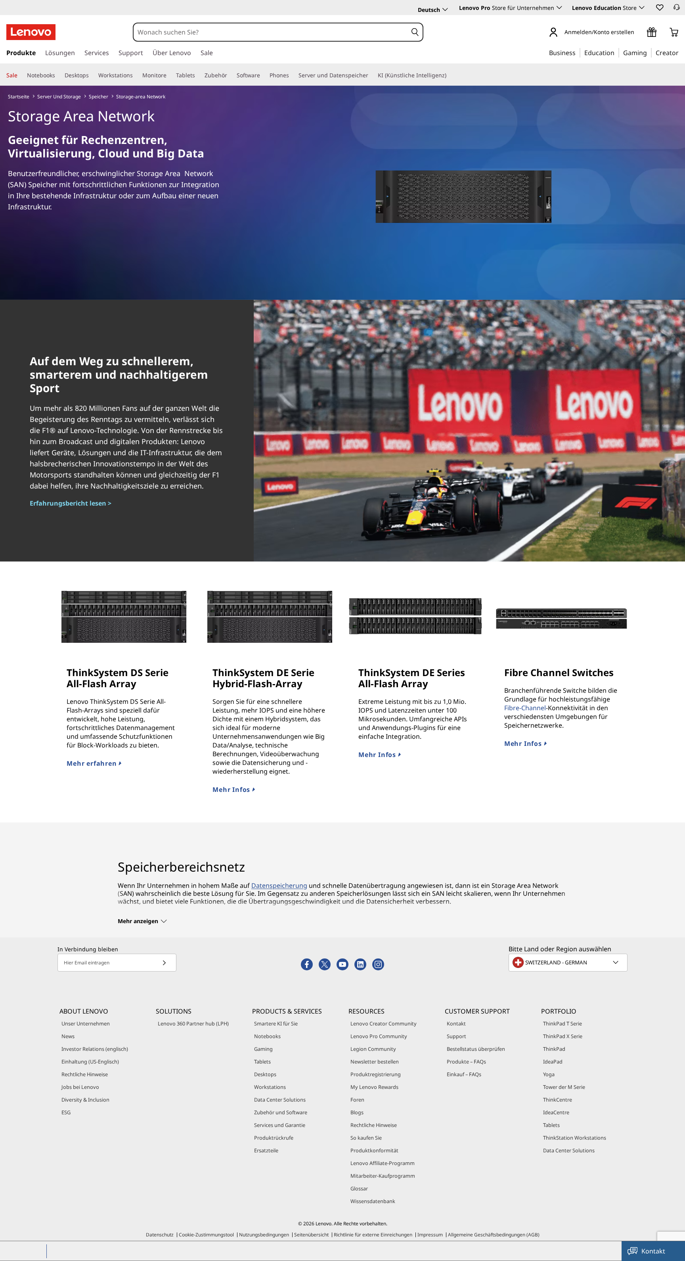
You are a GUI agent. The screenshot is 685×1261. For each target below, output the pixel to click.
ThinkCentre (557, 1099)
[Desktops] (92, 75)
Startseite (18, 96)
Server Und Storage (59, 96)
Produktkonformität (374, 1150)
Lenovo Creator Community (383, 1023)
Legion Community (373, 1048)
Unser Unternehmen (85, 1023)
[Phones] (292, 75)
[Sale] (20, 75)
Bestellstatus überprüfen (476, 1048)
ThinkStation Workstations (574, 1137)
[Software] (263, 75)
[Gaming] (649, 52)
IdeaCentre (556, 1112)
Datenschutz (160, 1234)
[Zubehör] (230, 75)
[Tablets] (198, 75)
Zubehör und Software (280, 1112)
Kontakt (456, 1023)
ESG (66, 1112)
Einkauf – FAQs (464, 1074)
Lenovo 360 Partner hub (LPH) (193, 1023)
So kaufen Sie (366, 1137)
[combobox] (271, 32)
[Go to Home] (30, 32)
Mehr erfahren (93, 763)
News (68, 1036)
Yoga (549, 1074)
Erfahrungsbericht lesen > (70, 503)
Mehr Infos (232, 789)
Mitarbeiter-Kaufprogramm (382, 1175)
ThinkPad (554, 1048)
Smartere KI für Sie (276, 1023)
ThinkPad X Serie (562, 1036)
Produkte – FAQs (466, 1061)
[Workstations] (136, 75)
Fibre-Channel (525, 707)
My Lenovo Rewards (374, 1086)
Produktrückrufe (273, 1137)
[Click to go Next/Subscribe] (164, 962)
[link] (677, 9)
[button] (659, 7)
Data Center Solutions (280, 1099)
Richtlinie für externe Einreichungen (373, 1234)
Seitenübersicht (311, 1234)
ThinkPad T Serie (562, 1023)
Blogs (357, 1112)
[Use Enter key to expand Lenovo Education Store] (642, 7)
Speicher (98, 96)
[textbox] (568, 962)
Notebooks (267, 1036)
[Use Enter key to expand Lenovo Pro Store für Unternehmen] (559, 7)
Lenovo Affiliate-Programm (382, 1163)
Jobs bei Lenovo (80, 1086)
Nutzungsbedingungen (264, 1234)
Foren (357, 1099)
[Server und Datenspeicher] (371, 75)
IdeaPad (553, 1061)
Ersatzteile (266, 1150)
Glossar (359, 1188)
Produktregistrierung (375, 1074)
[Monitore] (169, 75)
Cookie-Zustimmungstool (206, 1234)
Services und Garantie (279, 1125)
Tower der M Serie (564, 1086)
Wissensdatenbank (372, 1201)
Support (456, 1036)
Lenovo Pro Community (378, 1036)
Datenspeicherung (279, 885)
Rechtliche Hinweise (84, 1074)
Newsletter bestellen (374, 1061)
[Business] (578, 52)
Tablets (262, 1061)
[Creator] (681, 52)
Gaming (263, 1048)
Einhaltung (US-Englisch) (90, 1061)
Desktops (265, 1074)
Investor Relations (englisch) (94, 1048)
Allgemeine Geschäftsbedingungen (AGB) (494, 1234)
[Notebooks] (58, 75)
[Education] (616, 52)
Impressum (430, 1234)
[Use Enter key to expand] (639, 32)
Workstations (270, 1086)
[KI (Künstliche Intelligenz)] (449, 75)
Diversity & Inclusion (85, 1099)
